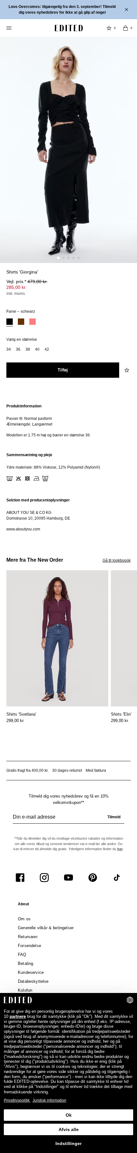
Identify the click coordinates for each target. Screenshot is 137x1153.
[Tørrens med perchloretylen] (45, 478)
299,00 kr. (15, 721)
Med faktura (96, 770)
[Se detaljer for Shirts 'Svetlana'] (57, 638)
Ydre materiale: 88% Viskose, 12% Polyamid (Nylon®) (53, 467)
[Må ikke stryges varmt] (36, 478)
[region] (68, 420)
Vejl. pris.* (26, 281)
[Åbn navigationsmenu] (9, 28)
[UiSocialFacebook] (20, 878)
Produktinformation (23, 406)
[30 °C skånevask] (9, 478)
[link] (23, 905)
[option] (9, 322)
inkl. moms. (16, 293)
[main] (68, 467)
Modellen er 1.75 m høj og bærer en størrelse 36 (48, 435)
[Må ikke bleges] (18, 478)
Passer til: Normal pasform (29, 418)
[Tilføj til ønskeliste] (127, 275)
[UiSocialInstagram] (44, 878)
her (120, 849)
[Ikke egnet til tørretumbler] (27, 478)
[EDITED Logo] (69, 28)
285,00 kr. (16, 287)
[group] (68, 819)
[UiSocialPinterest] (93, 878)
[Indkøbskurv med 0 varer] (125, 28)
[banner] (68, 9)
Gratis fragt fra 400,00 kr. (27, 770)
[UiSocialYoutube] (68, 878)
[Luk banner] (127, 9)
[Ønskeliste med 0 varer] (109, 28)
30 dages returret (67, 770)
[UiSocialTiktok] (117, 878)
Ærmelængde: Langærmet (29, 424)
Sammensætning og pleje (29, 455)
